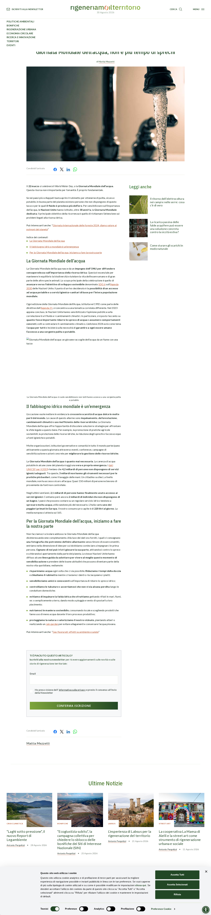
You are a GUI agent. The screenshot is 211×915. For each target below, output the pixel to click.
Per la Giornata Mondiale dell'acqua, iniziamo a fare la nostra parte (66, 252)
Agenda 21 (47, 307)
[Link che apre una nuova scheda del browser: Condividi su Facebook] (55, 169)
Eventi (11, 45)
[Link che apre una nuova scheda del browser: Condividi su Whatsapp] (75, 169)
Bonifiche (13, 25)
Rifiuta (177, 894)
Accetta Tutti (177, 874)
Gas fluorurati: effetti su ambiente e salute (76, 631)
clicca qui (140, 885)
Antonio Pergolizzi (16, 845)
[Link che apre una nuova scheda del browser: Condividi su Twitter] (61, 169)
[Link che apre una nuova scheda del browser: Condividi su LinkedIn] (68, 169)
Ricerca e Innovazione (21, 37)
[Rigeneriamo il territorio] (105, 8)
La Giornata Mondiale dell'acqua (47, 240)
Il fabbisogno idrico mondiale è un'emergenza (54, 246)
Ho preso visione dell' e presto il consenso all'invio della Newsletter (76, 691)
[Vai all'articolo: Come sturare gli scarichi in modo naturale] (138, 251)
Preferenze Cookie (161, 909)
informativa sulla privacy (72, 689)
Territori (13, 41)
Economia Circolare (20, 33)
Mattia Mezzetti (107, 61)
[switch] (83, 908)
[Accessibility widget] (205, 909)
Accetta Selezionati (177, 884)
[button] (176, 9)
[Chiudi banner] (206, 871)
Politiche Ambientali (20, 21)
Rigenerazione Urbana (21, 29)
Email (33, 673)
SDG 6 (102, 284)
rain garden (52, 624)
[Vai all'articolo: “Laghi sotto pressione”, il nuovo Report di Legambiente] (29, 810)
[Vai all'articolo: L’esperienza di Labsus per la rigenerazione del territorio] (131, 810)
